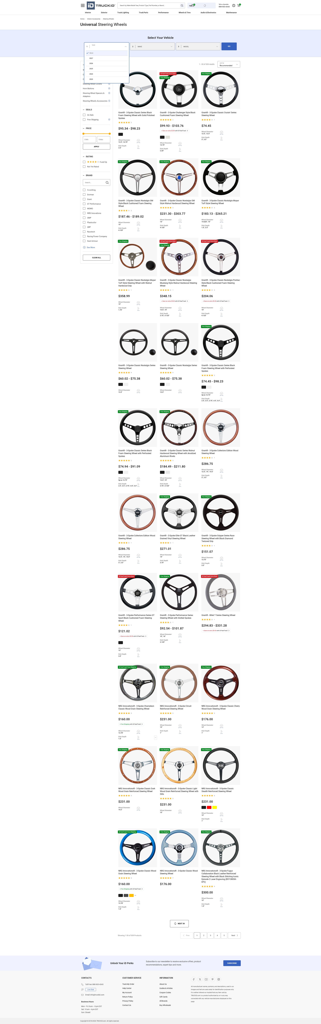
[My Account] (233, 6)
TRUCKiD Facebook (193, 979)
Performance (163, 13)
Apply (96, 147)
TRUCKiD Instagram (218, 979)
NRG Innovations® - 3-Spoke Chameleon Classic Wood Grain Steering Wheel (136, 707)
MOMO (90, 208)
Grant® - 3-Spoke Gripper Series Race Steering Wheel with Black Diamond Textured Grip (218, 538)
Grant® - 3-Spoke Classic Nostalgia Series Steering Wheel (136, 366)
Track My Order (128, 984)
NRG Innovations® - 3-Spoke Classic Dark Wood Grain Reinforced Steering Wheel (136, 789)
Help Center (126, 988)
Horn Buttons (88, 88)
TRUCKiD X (200, 979)
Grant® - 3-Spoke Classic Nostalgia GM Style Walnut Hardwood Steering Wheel (177, 202)
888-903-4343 (224, 7)
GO (229, 46)
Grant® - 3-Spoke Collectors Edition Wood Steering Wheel (220, 451)
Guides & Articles (166, 988)
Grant (89, 199)
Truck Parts (143, 13)
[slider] (83, 134)
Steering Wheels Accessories (95, 101)
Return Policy (127, 997)
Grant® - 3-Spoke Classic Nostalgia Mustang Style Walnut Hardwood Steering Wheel (178, 283)
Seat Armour (92, 241)
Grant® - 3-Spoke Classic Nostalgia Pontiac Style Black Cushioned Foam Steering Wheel (221, 283)
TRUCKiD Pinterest (212, 979)
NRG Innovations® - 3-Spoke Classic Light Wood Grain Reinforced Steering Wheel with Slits (179, 791)
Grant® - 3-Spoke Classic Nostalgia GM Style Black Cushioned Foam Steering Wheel (135, 203)
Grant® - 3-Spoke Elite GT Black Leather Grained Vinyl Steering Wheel (177, 537)
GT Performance (94, 204)
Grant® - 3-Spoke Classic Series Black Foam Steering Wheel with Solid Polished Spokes (136, 115)
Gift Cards (163, 997)
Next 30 (181, 923)
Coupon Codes (165, 993)
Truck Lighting (123, 13)
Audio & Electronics (208, 13)
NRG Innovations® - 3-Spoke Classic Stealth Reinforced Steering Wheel (218, 789)
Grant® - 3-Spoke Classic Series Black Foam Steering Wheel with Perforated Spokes (218, 368)
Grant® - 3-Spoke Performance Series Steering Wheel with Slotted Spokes (176, 616)
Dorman (90, 195)
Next (233, 935)
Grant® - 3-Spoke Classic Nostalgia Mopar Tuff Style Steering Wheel (220, 202)
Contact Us (126, 1005)
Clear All (96, 258)
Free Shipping (92, 120)
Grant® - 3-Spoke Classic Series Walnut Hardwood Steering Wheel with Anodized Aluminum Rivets (178, 453)
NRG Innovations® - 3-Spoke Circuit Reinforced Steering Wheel (175, 707)
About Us (163, 984)
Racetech (91, 232)
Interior (88, 13)
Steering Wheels (108, 19)
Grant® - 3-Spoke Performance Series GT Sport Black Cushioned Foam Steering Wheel (136, 618)
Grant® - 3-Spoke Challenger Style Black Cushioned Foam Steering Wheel (177, 114)
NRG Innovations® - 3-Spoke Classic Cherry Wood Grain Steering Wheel (221, 707)
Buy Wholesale (165, 1005)
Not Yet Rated (93, 167)
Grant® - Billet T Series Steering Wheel (218, 615)
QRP (89, 227)
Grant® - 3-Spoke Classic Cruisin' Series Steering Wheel (219, 114)
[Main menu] (83, 6)
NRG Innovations (94, 213)
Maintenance (231, 13)
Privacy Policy (127, 1001)
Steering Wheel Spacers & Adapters (93, 94)
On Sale (90, 115)
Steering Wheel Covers (92, 84)
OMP (89, 218)
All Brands (163, 1001)
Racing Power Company (97, 236)
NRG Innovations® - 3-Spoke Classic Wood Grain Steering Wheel (137, 872)
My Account (127, 993)
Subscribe (232, 963)
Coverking (91, 190)
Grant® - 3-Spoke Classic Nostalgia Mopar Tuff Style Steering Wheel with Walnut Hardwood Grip (137, 283)
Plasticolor (91, 222)
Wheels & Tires (185, 13)
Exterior (104, 13)
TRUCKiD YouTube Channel (206, 979)
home (82, 19)
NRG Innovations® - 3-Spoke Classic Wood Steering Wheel (179, 872)
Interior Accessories (93, 19)
